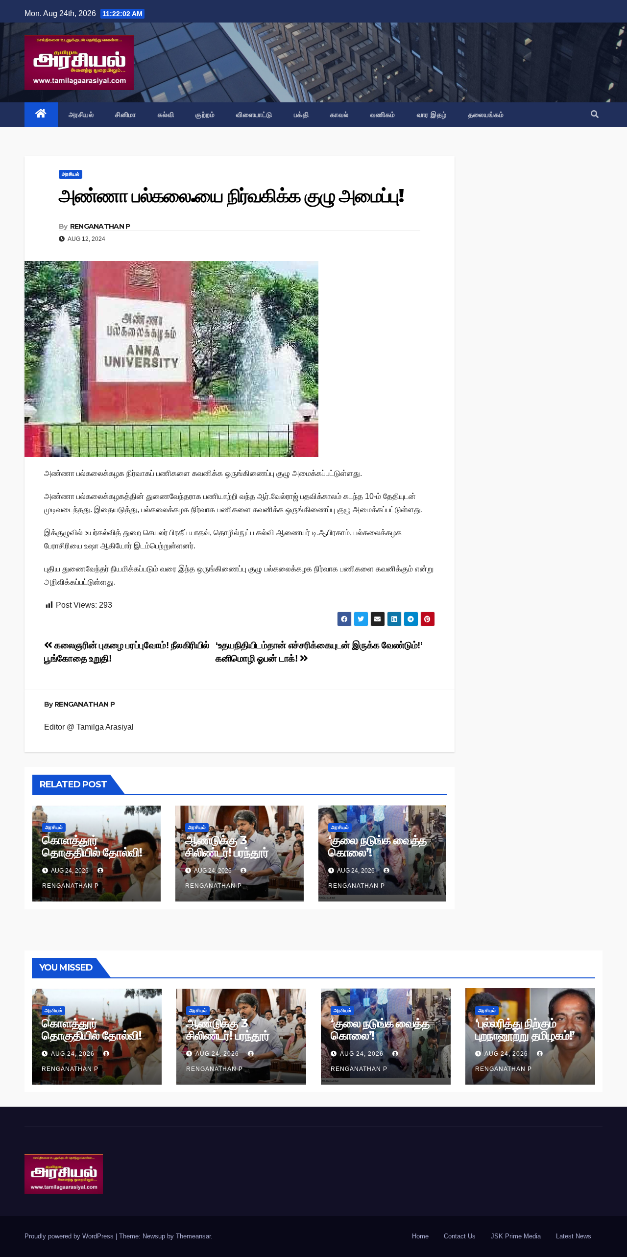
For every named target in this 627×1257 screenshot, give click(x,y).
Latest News (573, 1236)
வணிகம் (382, 114)
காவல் (339, 114)
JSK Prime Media (516, 1236)
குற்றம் (205, 114)
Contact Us (460, 1236)
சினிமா (125, 114)
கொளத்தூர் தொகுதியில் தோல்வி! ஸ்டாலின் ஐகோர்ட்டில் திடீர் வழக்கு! (92, 858)
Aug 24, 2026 (73, 1053)
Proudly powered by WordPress (70, 1236)
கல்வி (166, 114)
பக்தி (301, 114)
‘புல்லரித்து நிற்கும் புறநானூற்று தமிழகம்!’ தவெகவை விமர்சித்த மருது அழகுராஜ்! (525, 1041)
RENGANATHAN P (100, 226)
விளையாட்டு (254, 114)
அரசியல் (81, 114)
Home (420, 1236)
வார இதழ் (432, 114)
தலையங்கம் (486, 114)
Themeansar (193, 1236)
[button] (595, 114)
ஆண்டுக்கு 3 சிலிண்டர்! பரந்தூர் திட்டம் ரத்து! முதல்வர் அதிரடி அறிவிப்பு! (234, 858)
